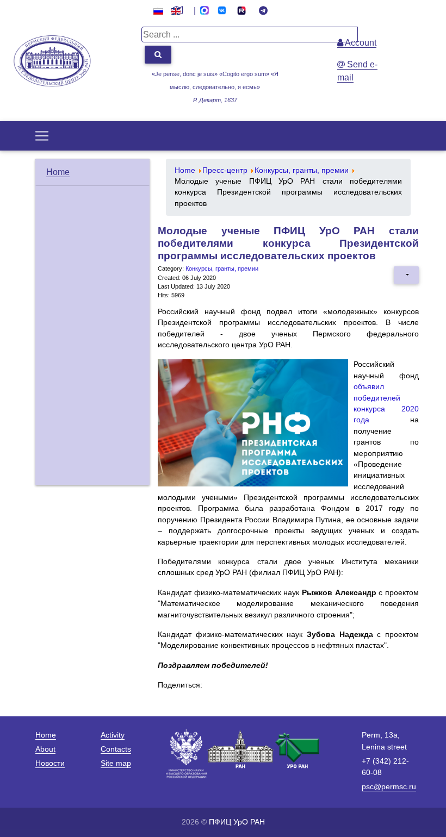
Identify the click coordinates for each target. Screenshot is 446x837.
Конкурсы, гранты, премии (221, 268)
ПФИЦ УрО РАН (237, 821)
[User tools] (406, 275)
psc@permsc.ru (389, 786)
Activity (113, 734)
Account (359, 42)
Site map (116, 763)
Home (58, 172)
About (45, 749)
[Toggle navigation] (42, 136)
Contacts (116, 749)
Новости (50, 763)
